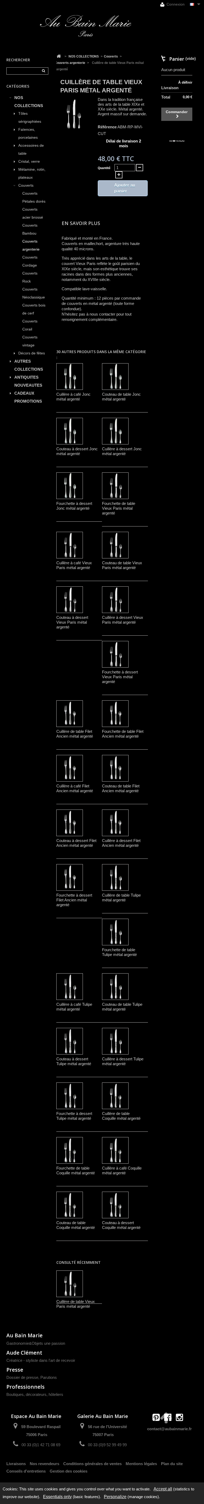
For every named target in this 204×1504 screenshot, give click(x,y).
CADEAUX (24, 393)
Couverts (25, 185)
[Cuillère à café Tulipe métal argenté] (69, 986)
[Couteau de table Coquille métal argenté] (69, 1205)
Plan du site (172, 1463)
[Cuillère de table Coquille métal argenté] (115, 1095)
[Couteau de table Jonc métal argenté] (115, 376)
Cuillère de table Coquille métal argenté (121, 1116)
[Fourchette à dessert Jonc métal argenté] (69, 485)
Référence (107, 127)
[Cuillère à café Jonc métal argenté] (69, 376)
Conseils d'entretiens (26, 1471)
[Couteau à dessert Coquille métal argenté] (115, 1205)
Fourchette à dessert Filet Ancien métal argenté (74, 900)
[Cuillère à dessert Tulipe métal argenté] (115, 1041)
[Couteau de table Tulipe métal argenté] (115, 986)
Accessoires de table (31, 150)
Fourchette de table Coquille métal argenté (75, 1170)
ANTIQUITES (26, 377)
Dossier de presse (22, 1377)
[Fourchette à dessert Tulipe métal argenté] (69, 1095)
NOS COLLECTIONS (28, 101)
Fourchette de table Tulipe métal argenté (119, 952)
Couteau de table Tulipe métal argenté (122, 1006)
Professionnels (25, 1386)
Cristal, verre (29, 162)
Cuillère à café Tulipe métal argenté (74, 1006)
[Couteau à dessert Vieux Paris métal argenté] (69, 599)
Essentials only (57, 1496)
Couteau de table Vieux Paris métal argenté (122, 565)
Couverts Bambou (29, 229)
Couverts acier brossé (32, 213)
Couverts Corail (29, 325)
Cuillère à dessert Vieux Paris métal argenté (122, 619)
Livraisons (16, 1463)
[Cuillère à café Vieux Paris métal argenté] (69, 545)
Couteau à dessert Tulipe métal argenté (73, 1061)
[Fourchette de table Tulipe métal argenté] (115, 932)
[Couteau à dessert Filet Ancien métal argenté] (69, 823)
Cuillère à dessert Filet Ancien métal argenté (121, 843)
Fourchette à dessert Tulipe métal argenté (74, 1116)
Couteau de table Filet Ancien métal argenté (120, 788)
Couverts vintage (29, 341)
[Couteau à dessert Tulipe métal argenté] (69, 1041)
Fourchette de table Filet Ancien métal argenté (122, 733)
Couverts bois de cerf (33, 309)
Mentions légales (141, 1463)
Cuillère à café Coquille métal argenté (122, 1170)
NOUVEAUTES (28, 385)
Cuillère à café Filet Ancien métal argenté (74, 788)
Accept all (163, 1489)
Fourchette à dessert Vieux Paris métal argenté (120, 677)
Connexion (175, 4)
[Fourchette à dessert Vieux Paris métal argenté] (115, 654)
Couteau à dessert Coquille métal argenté (121, 1225)
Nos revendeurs (44, 1463)
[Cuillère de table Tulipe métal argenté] (115, 877)
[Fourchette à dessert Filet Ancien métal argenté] (69, 877)
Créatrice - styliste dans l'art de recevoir (40, 1360)
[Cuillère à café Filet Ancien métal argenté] (69, 768)
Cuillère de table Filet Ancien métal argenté (74, 733)
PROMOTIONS (28, 401)
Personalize (115, 1496)
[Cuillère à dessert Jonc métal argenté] (115, 431)
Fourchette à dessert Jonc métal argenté (74, 505)
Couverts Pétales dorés (33, 197)
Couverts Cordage (29, 261)
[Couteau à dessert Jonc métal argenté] (69, 431)
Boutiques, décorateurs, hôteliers (34, 1394)
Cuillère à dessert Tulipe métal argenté (122, 1061)
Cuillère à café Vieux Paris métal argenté (74, 565)
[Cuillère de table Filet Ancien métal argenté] (69, 713)
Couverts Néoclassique (33, 293)
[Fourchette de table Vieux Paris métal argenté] (115, 485)
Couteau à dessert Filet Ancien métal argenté (76, 843)
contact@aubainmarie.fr (169, 1429)
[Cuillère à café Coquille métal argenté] (115, 1150)
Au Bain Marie (24, 1335)
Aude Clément (24, 1352)
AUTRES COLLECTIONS (28, 365)
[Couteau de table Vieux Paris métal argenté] (115, 545)
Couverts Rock (29, 277)
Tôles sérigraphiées (29, 118)
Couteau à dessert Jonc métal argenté (77, 451)
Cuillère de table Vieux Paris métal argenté (75, 1304)
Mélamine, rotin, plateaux (31, 173)
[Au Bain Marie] (85, 25)
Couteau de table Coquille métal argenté (75, 1225)
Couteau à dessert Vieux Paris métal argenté (72, 622)
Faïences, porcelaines (28, 134)
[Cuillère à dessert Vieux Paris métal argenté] (115, 599)
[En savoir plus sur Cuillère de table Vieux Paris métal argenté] (69, 1283)
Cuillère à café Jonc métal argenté (73, 396)
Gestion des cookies (68, 1471)
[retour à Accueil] (59, 56)
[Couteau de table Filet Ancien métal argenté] (115, 768)
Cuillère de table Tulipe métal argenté (121, 897)
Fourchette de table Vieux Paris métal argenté (118, 508)
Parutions (48, 1377)
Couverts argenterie (31, 245)
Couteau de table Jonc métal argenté (121, 396)
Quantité (104, 168)
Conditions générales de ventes (92, 1463)
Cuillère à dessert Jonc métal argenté (122, 451)
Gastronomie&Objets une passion (35, 1343)
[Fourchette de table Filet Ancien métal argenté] (115, 713)
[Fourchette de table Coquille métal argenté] (69, 1150)
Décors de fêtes (31, 353)
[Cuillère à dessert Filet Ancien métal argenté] (115, 823)
